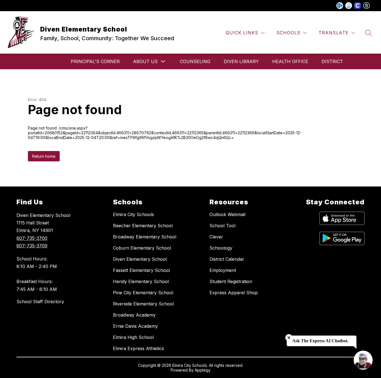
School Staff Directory (40, 301)
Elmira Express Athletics (138, 348)
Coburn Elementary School (142, 248)
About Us (145, 61)
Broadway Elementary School (144, 237)
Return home (44, 156)
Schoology (220, 248)
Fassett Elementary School (141, 270)
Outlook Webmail (227, 214)
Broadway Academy (134, 315)
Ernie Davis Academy (135, 326)
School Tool (222, 225)
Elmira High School (133, 337)
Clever (216, 237)
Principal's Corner (95, 61)
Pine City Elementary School (143, 292)
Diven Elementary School (140, 259)
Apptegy (203, 370)
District (332, 61)
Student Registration (230, 281)
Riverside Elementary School (143, 304)
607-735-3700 (31, 238)
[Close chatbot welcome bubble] (288, 337)
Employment (222, 270)
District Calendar (226, 259)
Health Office (290, 61)
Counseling (195, 61)
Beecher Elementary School (143, 225)
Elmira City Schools (133, 214)
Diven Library (241, 61)
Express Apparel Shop (233, 292)
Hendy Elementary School (141, 281)
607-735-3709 (31, 245)
